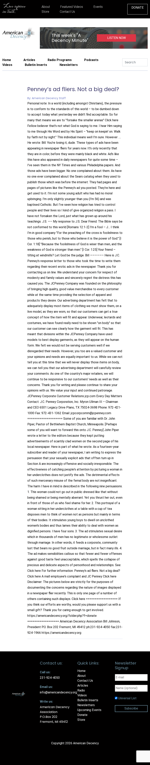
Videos (7, 65)
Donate (137, 7)
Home (6, 60)
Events (98, 7)
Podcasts (91, 60)
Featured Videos (71, 7)
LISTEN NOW (116, 38)
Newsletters (69, 65)
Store (45, 11)
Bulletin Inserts (36, 65)
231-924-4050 (50, 678)
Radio (81, 690)
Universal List (127, 698)
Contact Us (67, 11)
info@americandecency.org (58, 692)
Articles (29, 60)
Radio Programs (60, 60)
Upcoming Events (89, 710)
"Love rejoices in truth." (13, 9)
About (46, 7)
